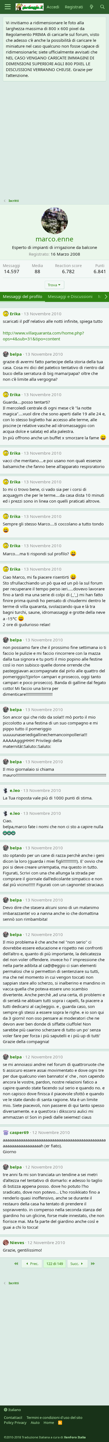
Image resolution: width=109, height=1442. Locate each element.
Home (49, 1422)
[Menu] (7, 7)
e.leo (15, 790)
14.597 (11, 271)
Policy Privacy (15, 1422)
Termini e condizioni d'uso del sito (54, 1417)
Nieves (17, 1242)
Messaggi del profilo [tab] (22, 296)
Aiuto (35, 1422)
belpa (16, 354)
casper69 (19, 1132)
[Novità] (91, 7)
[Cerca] (102, 7)
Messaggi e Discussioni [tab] (70, 296)
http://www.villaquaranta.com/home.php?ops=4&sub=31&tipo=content (43, 335)
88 (37, 271)
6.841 (100, 271)
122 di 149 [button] (54, 1263)
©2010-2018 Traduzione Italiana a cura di (45, 1437)
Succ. (75, 1263)
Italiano (14, 1409)
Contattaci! (13, 1417)
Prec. (33, 1263)
